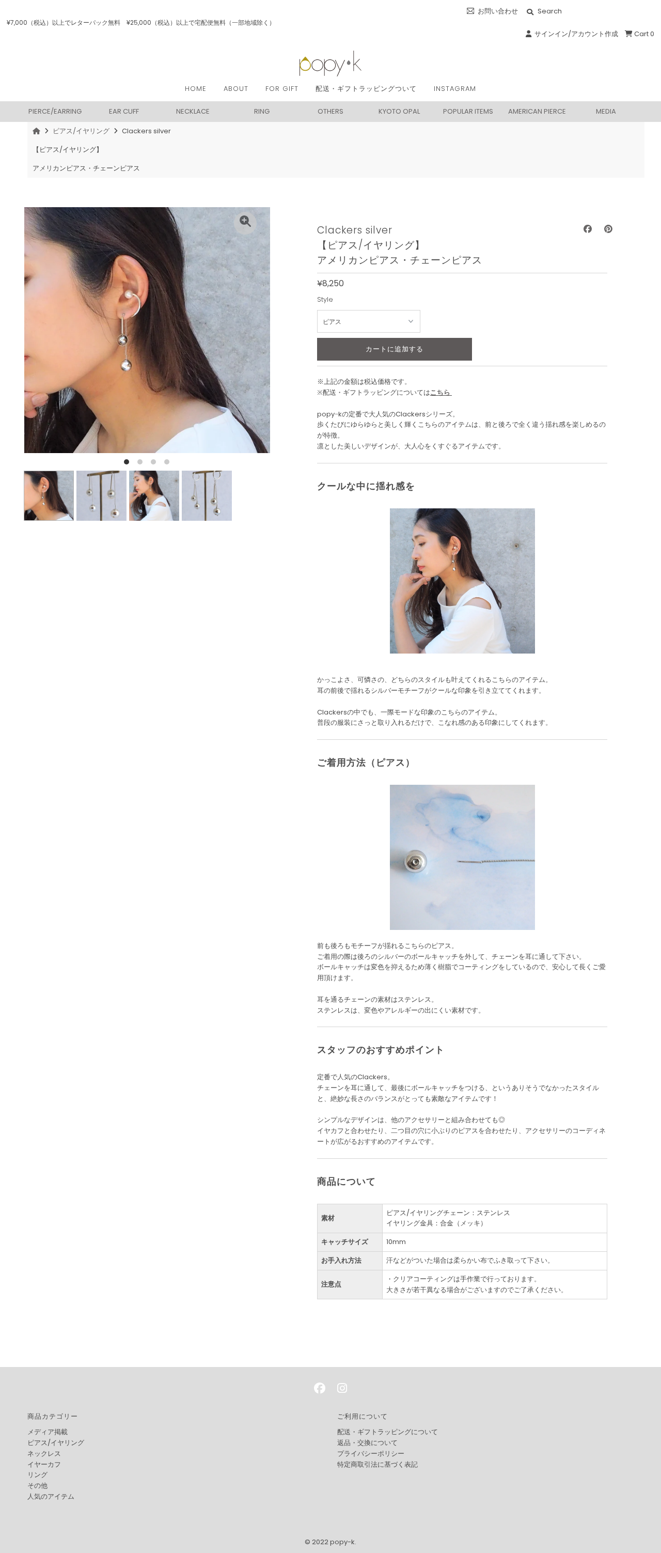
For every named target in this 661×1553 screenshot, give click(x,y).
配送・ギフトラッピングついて (366, 89)
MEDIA (606, 111)
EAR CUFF (124, 111)
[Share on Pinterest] (608, 229)
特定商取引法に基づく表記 (377, 1464)
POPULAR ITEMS (468, 111)
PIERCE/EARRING (55, 111)
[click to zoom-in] (245, 223)
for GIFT (281, 89)
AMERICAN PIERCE (537, 111)
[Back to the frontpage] (38, 131)
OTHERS (330, 111)
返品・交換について (367, 1443)
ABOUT (236, 89)
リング (37, 1475)
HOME (196, 89)
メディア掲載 (47, 1432)
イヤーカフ (44, 1464)
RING (262, 111)
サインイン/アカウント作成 (574, 34)
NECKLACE (193, 111)
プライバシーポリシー (370, 1453)
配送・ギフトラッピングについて (387, 1432)
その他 (37, 1485)
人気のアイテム (50, 1496)
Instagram (455, 89)
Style (325, 299)
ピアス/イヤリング (81, 131)
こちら (440, 392)
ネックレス (44, 1453)
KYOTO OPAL (399, 111)
